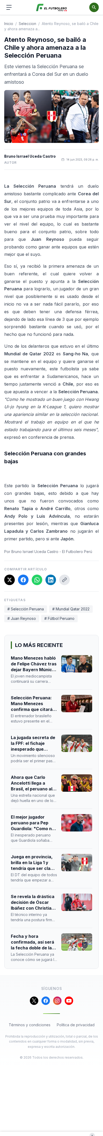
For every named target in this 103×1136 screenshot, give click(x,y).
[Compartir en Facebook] (23, 580)
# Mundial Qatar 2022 (71, 609)
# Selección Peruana (25, 609)
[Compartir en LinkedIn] (50, 580)
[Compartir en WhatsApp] (37, 580)
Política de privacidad (76, 1025)
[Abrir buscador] (94, 7)
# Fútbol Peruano (59, 618)
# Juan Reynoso (21, 618)
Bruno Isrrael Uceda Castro (30, 156)
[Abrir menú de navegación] (9, 7)
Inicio (8, 23)
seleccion (27, 23)
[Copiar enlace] (64, 580)
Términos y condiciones (29, 1025)
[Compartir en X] (9, 580)
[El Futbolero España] (52, 7)
